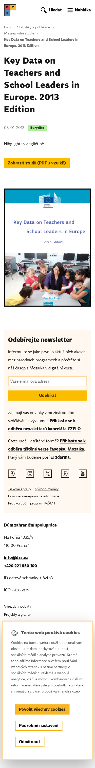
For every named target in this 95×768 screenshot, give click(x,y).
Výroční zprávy (47, 489)
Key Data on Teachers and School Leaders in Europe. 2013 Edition (41, 42)
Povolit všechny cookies (42, 709)
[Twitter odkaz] (48, 474)
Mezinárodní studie (19, 33)
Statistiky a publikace (33, 27)
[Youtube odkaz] (83, 474)
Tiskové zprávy (19, 489)
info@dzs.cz (16, 557)
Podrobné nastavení (38, 725)
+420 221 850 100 (20, 565)
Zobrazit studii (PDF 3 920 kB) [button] (37, 163)
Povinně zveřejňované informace (33, 496)
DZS (7, 27)
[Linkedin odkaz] (65, 474)
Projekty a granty (17, 614)
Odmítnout (29, 741)
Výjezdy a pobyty (17, 606)
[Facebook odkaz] (12, 474)
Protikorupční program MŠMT (31, 503)
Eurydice (37, 127)
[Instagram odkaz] (30, 474)
